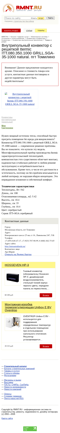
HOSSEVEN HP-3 (17, 265)
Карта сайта (7, 418)
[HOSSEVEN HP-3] (13, 285)
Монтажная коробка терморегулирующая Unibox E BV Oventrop (28, 307)
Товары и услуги (12, 371)
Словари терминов (13, 396)
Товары (41, 30)
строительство (21, 10)
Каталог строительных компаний (19, 368)
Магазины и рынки (12, 380)
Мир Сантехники (7, 127)
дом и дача (37, 10)
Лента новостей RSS (14, 398)
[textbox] (25, 18)
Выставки (8, 382)
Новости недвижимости (15, 387)
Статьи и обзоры (12, 373)
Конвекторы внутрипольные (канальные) (9, 119)
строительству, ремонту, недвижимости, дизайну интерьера (30, 412)
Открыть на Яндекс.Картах (18, 254)
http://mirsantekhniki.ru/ (15, 246)
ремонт (30, 10)
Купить (46, 295)
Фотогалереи (10, 375)
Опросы (7, 394)
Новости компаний (12, 389)
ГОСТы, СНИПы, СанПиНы (16, 385)
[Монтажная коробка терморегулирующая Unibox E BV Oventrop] (13, 330)
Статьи (29, 30)
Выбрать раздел (11, 30)
